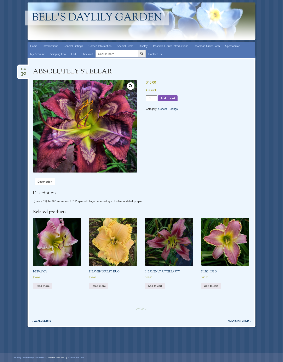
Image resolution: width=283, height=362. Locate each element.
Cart (73, 54)
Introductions (50, 46)
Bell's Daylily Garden (97, 18)
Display (143, 46)
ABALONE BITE (41, 321)
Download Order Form (207, 46)
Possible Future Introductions (170, 46)
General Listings (73, 46)
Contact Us (155, 54)
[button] (130, 86)
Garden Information (99, 46)
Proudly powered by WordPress (30, 357)
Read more (43, 286)
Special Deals (125, 46)
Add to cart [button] (155, 286)
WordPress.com (76, 357)
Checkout (87, 54)
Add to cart (168, 98)
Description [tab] (44, 181)
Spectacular (232, 46)
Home (33, 46)
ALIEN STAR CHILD (240, 321)
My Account (37, 54)
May (23, 70)
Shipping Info (58, 54)
